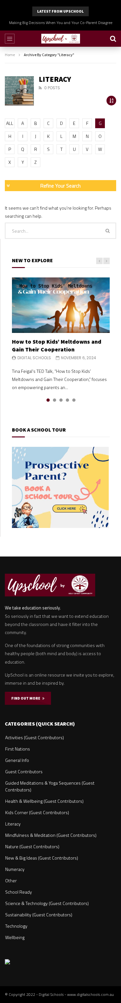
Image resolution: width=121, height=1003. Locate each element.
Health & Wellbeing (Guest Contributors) (44, 801)
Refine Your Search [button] (60, 186)
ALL (9, 123)
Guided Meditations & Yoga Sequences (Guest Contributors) (50, 786)
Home (10, 54)
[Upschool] (60, 38)
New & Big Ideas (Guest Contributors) (41, 857)
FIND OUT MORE (26, 698)
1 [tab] (48, 400)
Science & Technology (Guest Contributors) (47, 903)
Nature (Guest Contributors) (32, 846)
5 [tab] (74, 400)
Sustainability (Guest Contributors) (38, 914)
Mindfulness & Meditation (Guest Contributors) (50, 835)
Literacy (13, 823)
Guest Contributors (24, 771)
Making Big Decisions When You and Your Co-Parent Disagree (60, 22)
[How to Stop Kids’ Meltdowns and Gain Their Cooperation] (61, 305)
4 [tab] (67, 400)
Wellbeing (15, 937)
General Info (17, 760)
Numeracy (15, 869)
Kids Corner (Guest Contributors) (37, 812)
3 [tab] (61, 400)
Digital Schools (34, 358)
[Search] (113, 39)
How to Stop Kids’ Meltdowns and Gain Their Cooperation (56, 345)
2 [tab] (54, 400)
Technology (16, 926)
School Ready (18, 891)
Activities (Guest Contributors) (34, 737)
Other (11, 880)
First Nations (17, 748)
